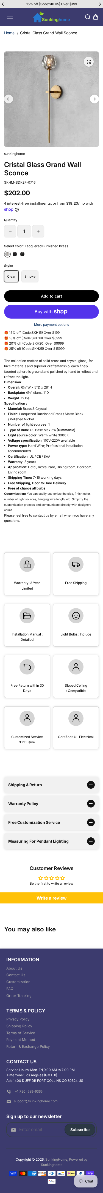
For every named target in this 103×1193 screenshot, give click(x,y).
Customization (18, 982)
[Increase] (38, 231)
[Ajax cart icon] (95, 17)
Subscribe (80, 1129)
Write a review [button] (52, 898)
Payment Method (20, 1039)
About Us (14, 968)
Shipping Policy (19, 1026)
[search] (87, 17)
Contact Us (15, 975)
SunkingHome (56, 1159)
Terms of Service (20, 1033)
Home (9, 32)
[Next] (100, 4)
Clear (11, 276)
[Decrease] (10, 231)
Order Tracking (19, 995)
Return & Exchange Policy (28, 1046)
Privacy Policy (17, 1019)
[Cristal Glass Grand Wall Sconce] (89, 62)
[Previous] (3, 4)
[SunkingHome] (51, 17)
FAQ (9, 988)
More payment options (51, 324)
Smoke (29, 276)
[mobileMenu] (10, 17)
